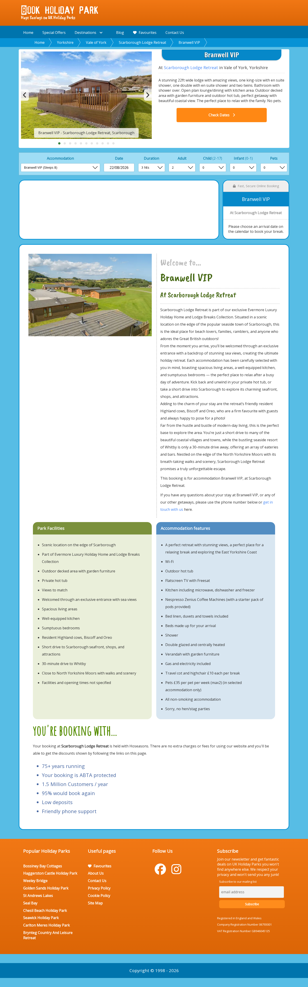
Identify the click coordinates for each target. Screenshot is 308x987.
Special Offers (54, 32)
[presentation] (25, 95)
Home (28, 32)
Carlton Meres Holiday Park (46, 925)
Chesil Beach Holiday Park (45, 910)
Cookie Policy (99, 895)
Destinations (86, 32)
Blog (120, 32)
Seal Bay (30, 903)
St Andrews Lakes (38, 895)
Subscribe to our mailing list (238, 882)
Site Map (95, 903)
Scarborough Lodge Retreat (142, 42)
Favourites (147, 32)
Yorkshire (65, 42)
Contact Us (174, 32)
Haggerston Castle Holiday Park (50, 873)
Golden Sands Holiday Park (46, 888)
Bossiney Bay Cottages (42, 865)
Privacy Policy (99, 888)
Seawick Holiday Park (41, 917)
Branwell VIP (189, 42)
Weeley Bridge (35, 880)
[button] (59, 143)
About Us (96, 873)
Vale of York (96, 42)
